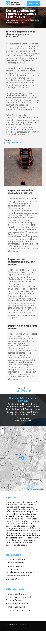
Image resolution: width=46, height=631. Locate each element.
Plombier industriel (15, 566)
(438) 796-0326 (12, 143)
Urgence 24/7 (12, 579)
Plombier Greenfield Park (23, 415)
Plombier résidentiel (15, 560)
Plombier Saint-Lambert (28, 407)
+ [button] (3, 428)
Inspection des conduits (17, 576)
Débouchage (12, 569)
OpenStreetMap (35, 489)
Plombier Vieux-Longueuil (18, 597)
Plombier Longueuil (15, 607)
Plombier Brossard (15, 409)
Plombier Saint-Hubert (18, 404)
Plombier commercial (16, 563)
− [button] (3, 432)
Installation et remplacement (20, 573)
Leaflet (27, 489)
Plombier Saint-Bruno (28, 412)
